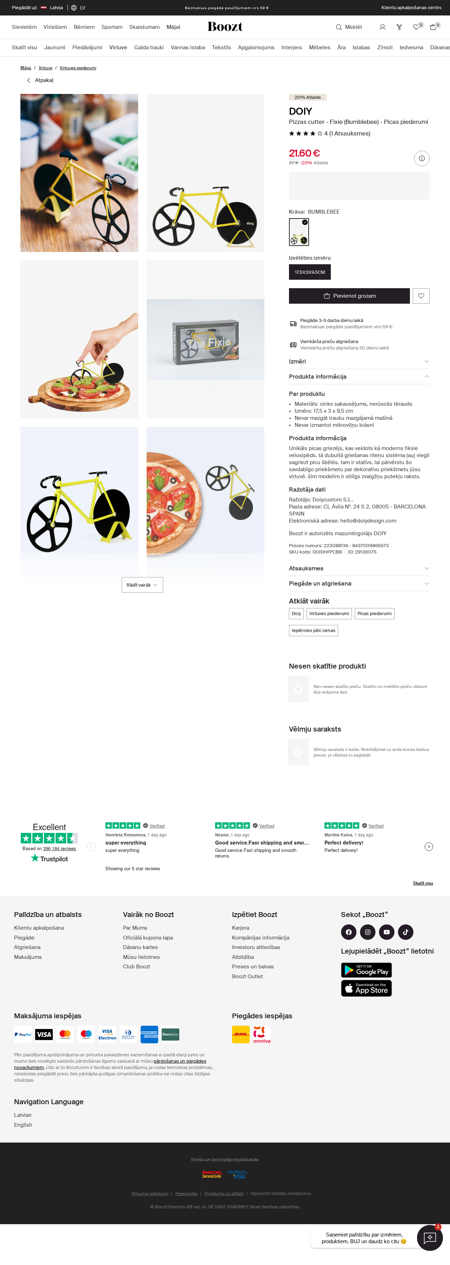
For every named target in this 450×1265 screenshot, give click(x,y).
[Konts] (382, 27)
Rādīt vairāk (139, 585)
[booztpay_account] (170, 1035)
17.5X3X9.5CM (310, 272)
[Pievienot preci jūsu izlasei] (421, 296)
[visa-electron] (107, 1035)
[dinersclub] (128, 1035)
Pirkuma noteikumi (150, 1193)
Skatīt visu (423, 883)
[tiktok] (405, 932)
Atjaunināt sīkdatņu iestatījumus (281, 1193)
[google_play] (366, 970)
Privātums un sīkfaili (224, 1193)
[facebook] (348, 932)
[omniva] (262, 1035)
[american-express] (149, 1035)
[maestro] (86, 1035)
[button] (79, 173)
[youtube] (386, 932)
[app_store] (366, 988)
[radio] (299, 232)
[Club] (399, 27)
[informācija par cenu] (422, 158)
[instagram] (367, 932)
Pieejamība (186, 1193)
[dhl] (241, 1035)
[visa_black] (44, 1035)
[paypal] (23, 1035)
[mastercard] (65, 1035)
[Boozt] (225, 27)
